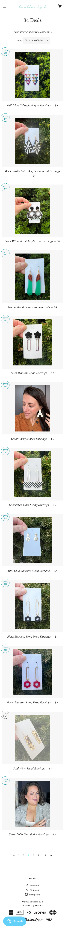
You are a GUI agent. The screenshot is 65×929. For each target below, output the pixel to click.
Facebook (34, 885)
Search (32, 878)
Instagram (34, 894)
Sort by (18, 40)
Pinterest (34, 890)
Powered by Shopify (32, 905)
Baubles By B (36, 901)
